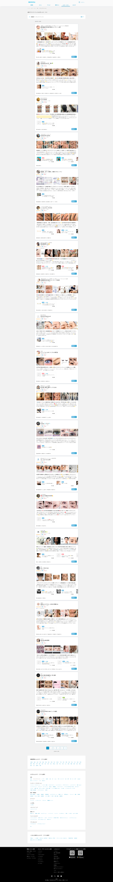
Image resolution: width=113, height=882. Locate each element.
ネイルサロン (29, 852)
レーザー (43, 778)
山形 (37, 762)
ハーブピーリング (38, 800)
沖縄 (40, 765)
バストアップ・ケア (33, 809)
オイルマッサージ (51, 784)
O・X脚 (52, 796)
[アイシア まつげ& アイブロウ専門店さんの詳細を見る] (56, 366)
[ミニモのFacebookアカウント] (58, 876)
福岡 (74, 763)
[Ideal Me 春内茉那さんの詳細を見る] (56, 654)
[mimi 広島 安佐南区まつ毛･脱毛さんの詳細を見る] (56, 689)
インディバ (56, 813)
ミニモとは (55, 851)
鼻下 (75, 778)
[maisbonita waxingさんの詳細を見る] (56, 150)
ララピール (44, 800)
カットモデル (40, 863)
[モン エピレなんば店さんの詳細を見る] (56, 474)
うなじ (55, 778)
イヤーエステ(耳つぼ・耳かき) (69, 786)
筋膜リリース (61, 794)
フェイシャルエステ (33, 817)
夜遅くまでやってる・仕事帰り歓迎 (36, 839)
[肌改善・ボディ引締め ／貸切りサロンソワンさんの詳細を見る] (56, 186)
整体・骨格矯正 (32, 794)
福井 (77, 762)
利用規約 (55, 865)
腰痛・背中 (36, 788)
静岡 (31, 763)
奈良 (51, 763)
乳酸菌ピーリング (50, 800)
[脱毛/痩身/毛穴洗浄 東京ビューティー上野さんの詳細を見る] (56, 41)
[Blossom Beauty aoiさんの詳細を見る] (56, 330)
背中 (68, 778)
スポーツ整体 (47, 796)
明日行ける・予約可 (52, 838)
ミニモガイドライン (57, 863)
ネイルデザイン (40, 859)
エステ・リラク (33, 8)
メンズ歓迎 (36, 838)
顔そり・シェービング (33, 780)
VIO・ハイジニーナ (61, 778)
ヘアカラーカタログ (41, 854)
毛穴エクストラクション (64, 817)
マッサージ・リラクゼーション (35, 784)
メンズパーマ (40, 858)
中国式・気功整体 (33, 790)
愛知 (34, 763)
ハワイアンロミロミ (40, 790)
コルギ (45, 817)
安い (31, 826)
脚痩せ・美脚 (37, 813)
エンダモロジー (61, 813)
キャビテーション (44, 813)
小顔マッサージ (40, 817)
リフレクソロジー (60, 786)
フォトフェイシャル (33, 819)
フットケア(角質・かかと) (56, 788)
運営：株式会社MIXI (57, 852)
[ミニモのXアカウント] (54, 876)
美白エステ (49, 819)
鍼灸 (75, 794)
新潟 (69, 762)
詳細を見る (74, 56)
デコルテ (31, 788)
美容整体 (31, 796)
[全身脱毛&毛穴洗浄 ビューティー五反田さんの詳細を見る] (56, 294)
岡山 (60, 763)
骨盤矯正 (42, 794)
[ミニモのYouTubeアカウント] (61, 876)
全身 (50, 778)
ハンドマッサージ (73, 784)
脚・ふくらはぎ (42, 788)
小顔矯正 (38, 794)
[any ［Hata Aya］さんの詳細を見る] (56, 582)
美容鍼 (79, 794)
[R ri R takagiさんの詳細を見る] (56, 113)
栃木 (48, 762)
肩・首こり (77, 786)
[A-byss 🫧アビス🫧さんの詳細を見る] (56, 437)
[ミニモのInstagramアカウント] (51, 876)
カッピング (40, 786)
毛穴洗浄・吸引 (56, 817)
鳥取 (57, 763)
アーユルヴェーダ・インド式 (70, 788)
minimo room (56, 856)
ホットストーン (45, 786)
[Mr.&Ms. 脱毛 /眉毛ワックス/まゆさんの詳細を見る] (56, 401)
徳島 (68, 763)
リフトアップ (50, 817)
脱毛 (31, 778)
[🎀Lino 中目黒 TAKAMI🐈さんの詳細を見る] (56, 510)
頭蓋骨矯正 (47, 794)
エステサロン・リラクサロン (31, 858)
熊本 (31, 765)
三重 (36, 763)
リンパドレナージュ (33, 786)
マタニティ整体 (37, 796)
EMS (66, 813)
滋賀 (39, 763)
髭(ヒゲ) (43, 780)
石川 (75, 762)
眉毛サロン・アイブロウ (31, 856)
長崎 (80, 763)
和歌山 (54, 763)
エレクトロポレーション (42, 819)
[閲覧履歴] (79, 2)
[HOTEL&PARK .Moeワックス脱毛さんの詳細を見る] (56, 725)
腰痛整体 (61, 796)
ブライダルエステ (33, 823)
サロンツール (56, 859)
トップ (29, 8)
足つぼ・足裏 (48, 788)
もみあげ (78, 778)
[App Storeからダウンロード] (72, 857)
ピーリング (32, 800)
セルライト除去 (75, 813)
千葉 (60, 762)
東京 (63, 762)
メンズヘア (39, 852)
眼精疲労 (54, 786)
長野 (66, 762)
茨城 (46, 762)
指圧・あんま (79, 784)
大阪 (45, 763)
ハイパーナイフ (50, 813)
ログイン (83, 2)
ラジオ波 (70, 813)
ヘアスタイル (40, 851)
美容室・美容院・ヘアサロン (31, 851)
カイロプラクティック (53, 794)
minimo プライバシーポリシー (58, 866)
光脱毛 (47, 778)
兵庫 (48, 763)
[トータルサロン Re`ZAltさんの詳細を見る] (56, 222)
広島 (63, 763)
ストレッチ (71, 794)
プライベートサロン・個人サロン (61, 838)
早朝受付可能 (71, 838)
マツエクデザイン (41, 861)
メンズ (40, 780)
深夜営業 (75, 838)
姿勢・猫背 (56, 796)
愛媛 (71, 763)
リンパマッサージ (58, 784)
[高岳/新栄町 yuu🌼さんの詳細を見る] (56, 258)
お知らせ (55, 854)
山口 (65, 763)
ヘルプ (55, 870)
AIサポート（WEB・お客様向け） (59, 872)
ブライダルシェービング (41, 823)
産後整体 (42, 796)
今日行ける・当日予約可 (43, 838)
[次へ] (65, 748)
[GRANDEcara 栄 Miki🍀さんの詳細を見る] (56, 77)
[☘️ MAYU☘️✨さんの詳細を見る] (56, 546)
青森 (34, 762)
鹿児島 (37, 765)
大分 (34, 765)
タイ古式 (62, 788)
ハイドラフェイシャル (72, 817)
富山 (72, 762)
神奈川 (57, 762)
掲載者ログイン (56, 861)
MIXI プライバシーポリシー (58, 868)
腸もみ (50, 786)
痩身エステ (32, 813)
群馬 (51, 762)
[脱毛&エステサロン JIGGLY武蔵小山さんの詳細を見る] (56, 618)
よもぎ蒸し (32, 804)
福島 (43, 762)
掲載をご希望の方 (56, 858)
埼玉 (54, 762)
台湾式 (46, 790)
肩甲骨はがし (66, 794)
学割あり (31, 838)
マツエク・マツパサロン (31, 854)
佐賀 (77, 763)
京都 (42, 763)
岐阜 (80, 762)
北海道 (31, 762)
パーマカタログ (40, 856)
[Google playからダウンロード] (80, 857)
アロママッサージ (66, 784)
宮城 (40, 762)
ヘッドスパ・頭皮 (44, 784)
